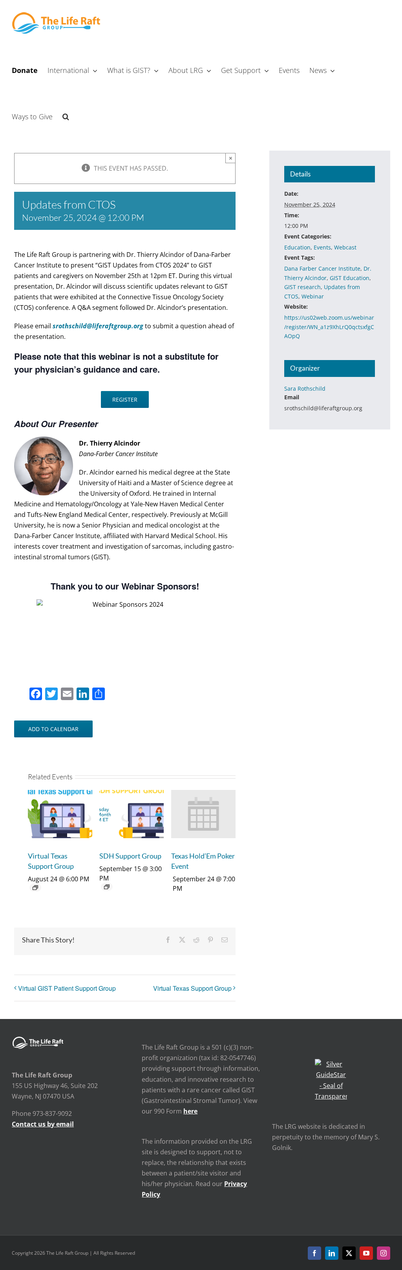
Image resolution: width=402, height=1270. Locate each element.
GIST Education (349, 278)
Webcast (345, 247)
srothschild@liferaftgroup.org (98, 326)
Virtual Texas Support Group (192, 988)
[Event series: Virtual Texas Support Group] (35, 887)
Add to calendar (53, 729)
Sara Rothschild (304, 388)
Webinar (313, 296)
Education (297, 247)
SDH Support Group (130, 856)
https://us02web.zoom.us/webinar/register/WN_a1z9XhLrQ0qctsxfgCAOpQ (329, 327)
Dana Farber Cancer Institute (322, 268)
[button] (65, 116)
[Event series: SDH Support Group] (107, 886)
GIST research (302, 287)
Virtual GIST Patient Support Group (67, 988)
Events (322, 247)
